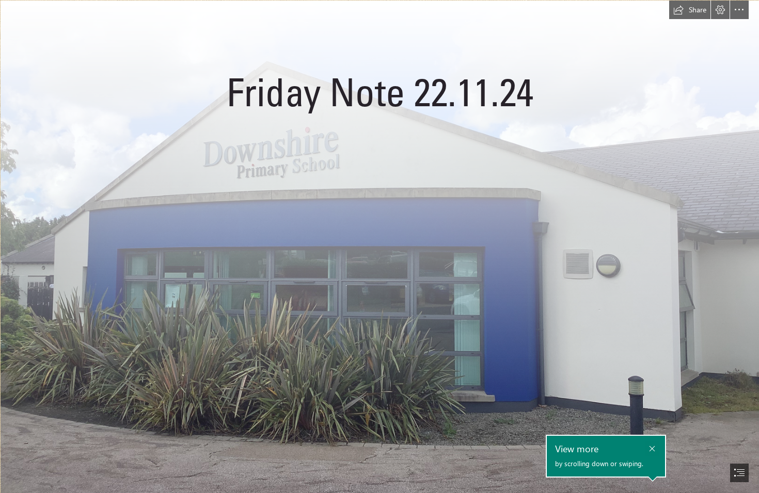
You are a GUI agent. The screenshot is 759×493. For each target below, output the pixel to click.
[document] (379, 246)
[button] (689, 10)
